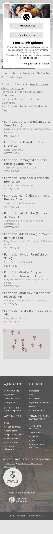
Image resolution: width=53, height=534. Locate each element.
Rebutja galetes (27, 35)
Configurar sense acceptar (35, 63)
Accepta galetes (27, 25)
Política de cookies (28, 58)
